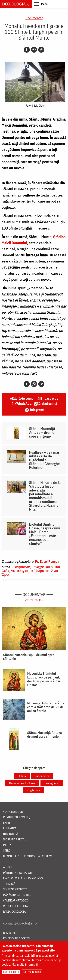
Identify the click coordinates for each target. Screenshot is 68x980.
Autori (7, 867)
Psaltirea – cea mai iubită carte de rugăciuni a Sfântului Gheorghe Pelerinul (44, 459)
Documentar (34, 18)
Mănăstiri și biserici (17, 895)
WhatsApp (23, 403)
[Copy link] (41, 50)
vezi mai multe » (34, 600)
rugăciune (33, 790)
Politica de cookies (16, 938)
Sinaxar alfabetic (15, 889)
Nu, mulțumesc (32, 971)
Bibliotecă (10, 834)
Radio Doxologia (14, 911)
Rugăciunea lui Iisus (22, 783)
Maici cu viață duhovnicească (23, 878)
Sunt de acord (11, 971)
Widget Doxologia (15, 906)
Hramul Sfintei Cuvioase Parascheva (27, 856)
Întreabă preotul (15, 839)
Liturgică (9, 828)
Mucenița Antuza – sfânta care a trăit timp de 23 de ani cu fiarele (45, 707)
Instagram (46, 403)
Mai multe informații (25, 964)
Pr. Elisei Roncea (47, 561)
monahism (42, 776)
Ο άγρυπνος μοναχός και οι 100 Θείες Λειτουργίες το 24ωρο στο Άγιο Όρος (31, 570)
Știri (6, 850)
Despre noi (10, 933)
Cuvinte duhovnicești (18, 817)
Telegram (36, 409)
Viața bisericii (13, 811)
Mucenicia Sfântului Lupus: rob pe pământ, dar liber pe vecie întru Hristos (43, 679)
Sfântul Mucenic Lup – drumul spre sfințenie (28, 656)
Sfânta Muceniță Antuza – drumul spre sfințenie (42, 432)
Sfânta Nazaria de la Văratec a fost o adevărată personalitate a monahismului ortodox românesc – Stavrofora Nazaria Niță (45, 496)
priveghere (52, 783)
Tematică (9, 884)
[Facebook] (27, 50)
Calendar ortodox (15, 900)
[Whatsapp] (34, 50)
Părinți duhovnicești (17, 873)
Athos (22, 776)
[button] (41, 4)
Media (7, 845)
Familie (8, 823)
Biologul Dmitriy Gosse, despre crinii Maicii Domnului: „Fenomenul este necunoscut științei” (44, 533)
